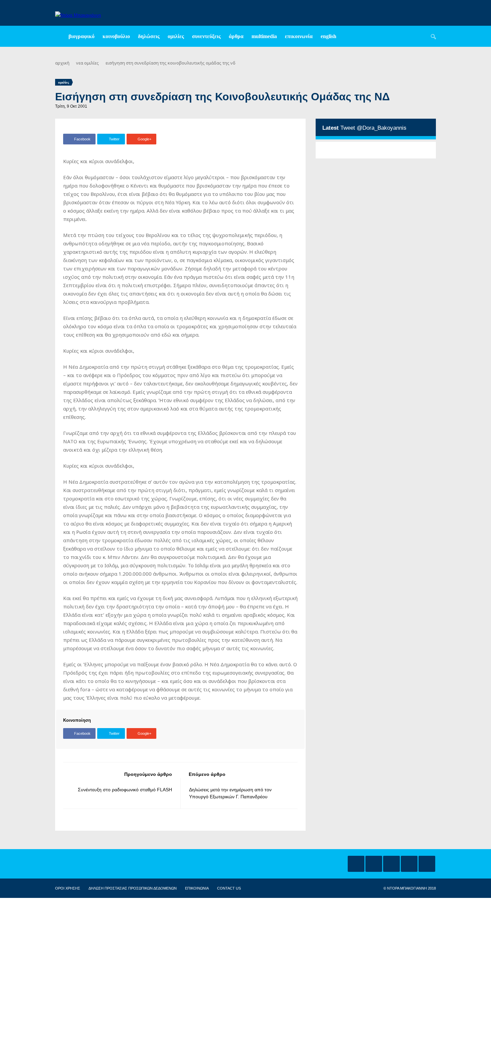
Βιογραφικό (81, 36)
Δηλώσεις (149, 36)
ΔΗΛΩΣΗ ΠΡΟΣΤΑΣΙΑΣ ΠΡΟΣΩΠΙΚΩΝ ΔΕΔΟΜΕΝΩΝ (133, 888)
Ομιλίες (176, 36)
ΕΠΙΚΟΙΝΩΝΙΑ (197, 888)
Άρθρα (236, 36)
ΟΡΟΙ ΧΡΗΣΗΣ (67, 888)
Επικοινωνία (299, 36)
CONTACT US (229, 888)
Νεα (79, 63)
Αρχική (62, 63)
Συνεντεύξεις (206, 36)
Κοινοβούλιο (116, 36)
